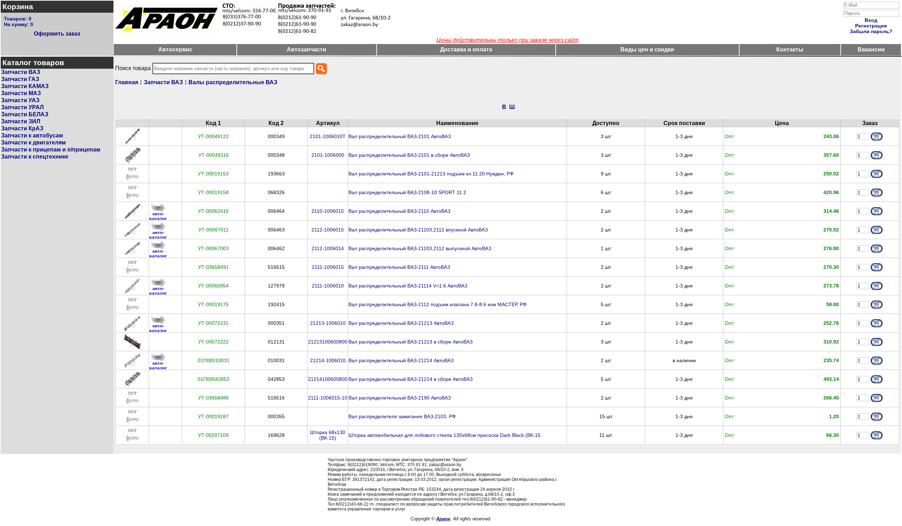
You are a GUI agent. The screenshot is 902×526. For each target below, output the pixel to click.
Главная (126, 82)
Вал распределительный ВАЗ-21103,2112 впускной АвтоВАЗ (418, 230)
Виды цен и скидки (647, 49)
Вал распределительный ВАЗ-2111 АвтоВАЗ (399, 267)
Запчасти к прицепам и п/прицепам (50, 150)
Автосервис (175, 49)
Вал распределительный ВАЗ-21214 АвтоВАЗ (400, 360)
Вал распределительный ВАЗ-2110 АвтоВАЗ (399, 211)
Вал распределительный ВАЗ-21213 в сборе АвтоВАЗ (410, 342)
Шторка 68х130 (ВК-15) (327, 435)
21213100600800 (327, 342)
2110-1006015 (327, 211)
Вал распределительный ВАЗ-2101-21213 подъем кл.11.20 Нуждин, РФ (431, 174)
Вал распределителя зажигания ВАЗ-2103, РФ (402, 416)
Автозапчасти (306, 49)
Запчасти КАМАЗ (25, 86)
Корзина (17, 6)
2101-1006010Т (328, 136)
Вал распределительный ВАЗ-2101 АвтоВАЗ (399, 136)
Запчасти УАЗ (20, 100)
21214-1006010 (328, 360)
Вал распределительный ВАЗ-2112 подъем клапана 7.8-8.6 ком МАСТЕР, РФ (437, 304)
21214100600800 (327, 379)
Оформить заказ (57, 34)
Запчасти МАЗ (21, 93)
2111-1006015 (328, 267)
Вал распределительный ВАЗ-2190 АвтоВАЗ (399, 398)
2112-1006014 (327, 248)
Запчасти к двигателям (33, 143)
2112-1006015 (327, 230)
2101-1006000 (327, 155)
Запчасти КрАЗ (22, 128)
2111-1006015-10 (327, 398)
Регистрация (871, 26)
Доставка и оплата (466, 49)
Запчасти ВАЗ (20, 72)
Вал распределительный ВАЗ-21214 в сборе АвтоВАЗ (410, 379)
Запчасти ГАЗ (20, 79)
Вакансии (871, 49)
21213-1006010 (328, 323)
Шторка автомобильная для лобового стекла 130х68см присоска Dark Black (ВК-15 (444, 435)
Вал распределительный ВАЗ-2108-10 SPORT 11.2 (407, 192)
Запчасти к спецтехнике (34, 157)
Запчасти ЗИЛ (20, 121)
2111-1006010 (328, 286)
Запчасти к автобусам (32, 135)
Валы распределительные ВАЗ (233, 82)
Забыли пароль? (871, 31)
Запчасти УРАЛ (22, 107)
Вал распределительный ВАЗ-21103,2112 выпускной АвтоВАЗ (419, 248)
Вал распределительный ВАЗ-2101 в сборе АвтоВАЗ (409, 155)
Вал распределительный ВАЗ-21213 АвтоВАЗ (400, 323)
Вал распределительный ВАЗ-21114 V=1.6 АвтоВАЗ (407, 286)
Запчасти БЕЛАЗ (24, 114)
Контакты (789, 49)
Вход (871, 20)
